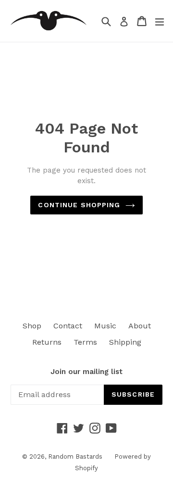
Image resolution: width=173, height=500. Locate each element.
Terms (85, 342)
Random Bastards (75, 456)
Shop (32, 325)
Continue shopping (79, 205)
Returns (47, 342)
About (139, 325)
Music (105, 325)
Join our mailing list (86, 371)
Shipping (125, 342)
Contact (67, 325)
